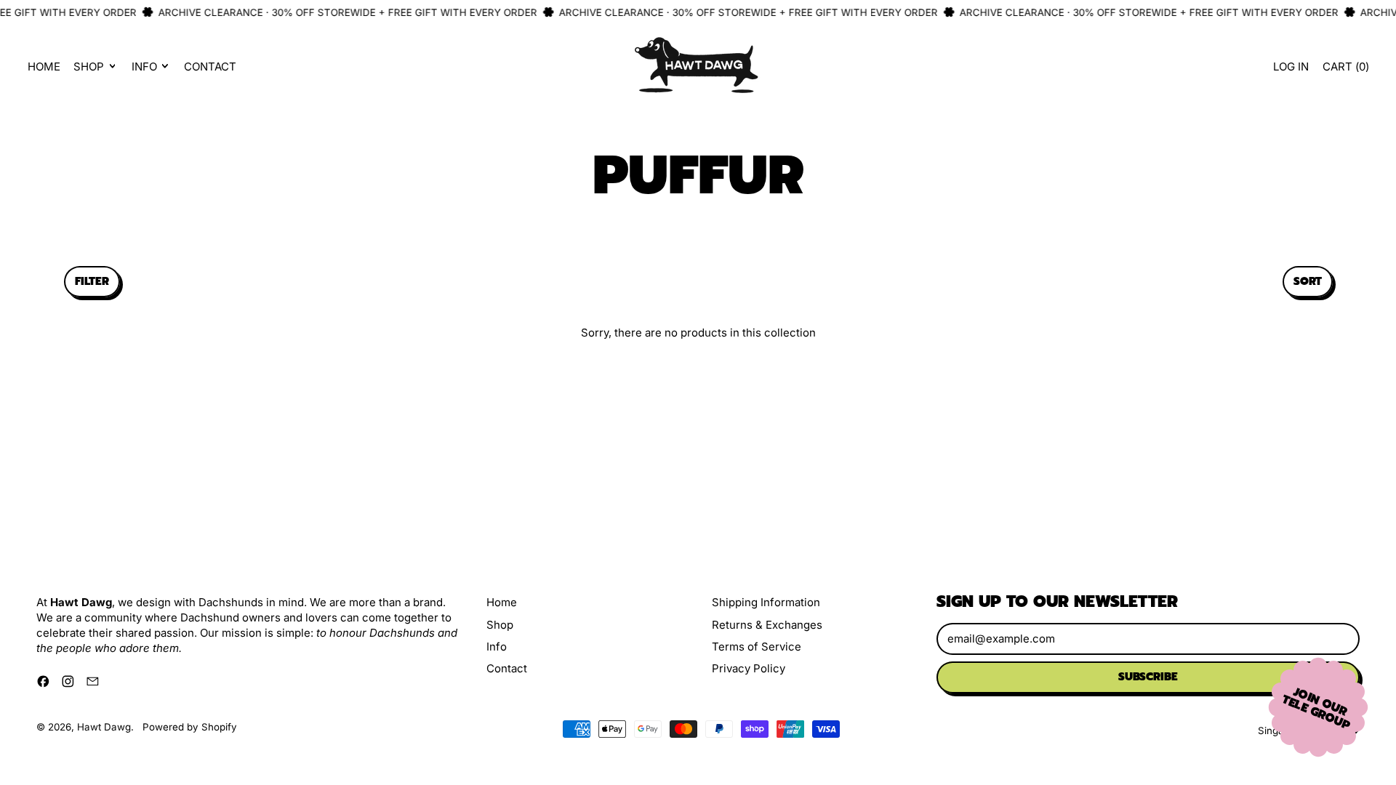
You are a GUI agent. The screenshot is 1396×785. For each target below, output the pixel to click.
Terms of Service (756, 646)
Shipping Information (766, 602)
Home (44, 66)
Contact (210, 66)
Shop (499, 625)
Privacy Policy (748, 668)
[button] (92, 282)
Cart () (1345, 70)
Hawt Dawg (104, 727)
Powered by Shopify (190, 727)
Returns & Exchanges (767, 625)
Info (496, 646)
